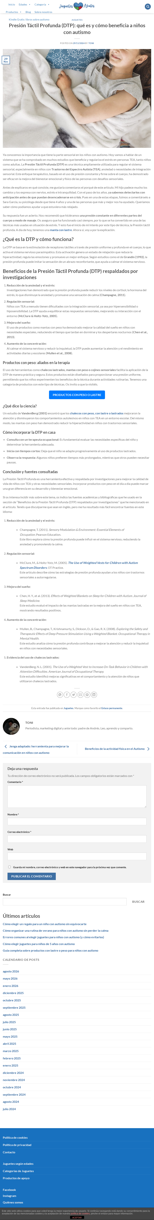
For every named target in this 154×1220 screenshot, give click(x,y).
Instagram (9, 1195)
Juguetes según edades (18, 1163)
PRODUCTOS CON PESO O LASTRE (77, 395)
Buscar (7, 894)
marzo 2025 (11, 1051)
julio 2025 (9, 1022)
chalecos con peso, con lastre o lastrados (96, 413)
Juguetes (77, 20)
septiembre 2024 (14, 1094)
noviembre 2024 (14, 1080)
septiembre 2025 (14, 1007)
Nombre (13, 814)
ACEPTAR (77, 1217)
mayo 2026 (10, 978)
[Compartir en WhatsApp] (60, 695)
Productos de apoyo (16, 1178)
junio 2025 (10, 1029)
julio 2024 (9, 1109)
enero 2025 (10, 1065)
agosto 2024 (11, 1101)
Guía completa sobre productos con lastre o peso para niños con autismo (50, 950)
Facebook (9, 1189)
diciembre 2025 (13, 993)
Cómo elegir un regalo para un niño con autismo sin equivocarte (45, 924)
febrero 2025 (12, 1058)
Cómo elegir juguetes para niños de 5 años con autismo (39, 944)
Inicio (11, 4)
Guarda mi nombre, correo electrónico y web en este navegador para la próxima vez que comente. (69, 867)
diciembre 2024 (13, 1072)
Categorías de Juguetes (18, 1171)
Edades (23, 4)
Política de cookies (15, 1137)
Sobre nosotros (43, 12)
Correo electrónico (19, 831)
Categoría (40, 4)
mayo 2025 (10, 1036)
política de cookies (80, 1213)
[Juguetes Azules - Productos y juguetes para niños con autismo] (77, 6)
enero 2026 (10, 985)
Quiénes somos (13, 1202)
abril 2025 (9, 1043)
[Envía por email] (80, 695)
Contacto (9, 1152)
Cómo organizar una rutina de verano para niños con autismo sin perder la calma (55, 930)
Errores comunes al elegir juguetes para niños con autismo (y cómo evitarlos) (53, 937)
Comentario (15, 781)
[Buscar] (148, 7)
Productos (12, 12)
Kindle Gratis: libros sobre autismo (29, 19)
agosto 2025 (11, 1014)
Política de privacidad (17, 1145)
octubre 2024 (12, 1087)
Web (10, 849)
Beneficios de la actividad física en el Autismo (115, 748)
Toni (91, 43)
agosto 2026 (11, 971)
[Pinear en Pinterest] (87, 695)
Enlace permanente (111, 708)
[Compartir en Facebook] (67, 695)
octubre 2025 (12, 1000)
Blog (28, 12)
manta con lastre (61, 230)
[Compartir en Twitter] (73, 695)
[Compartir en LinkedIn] (94, 695)
